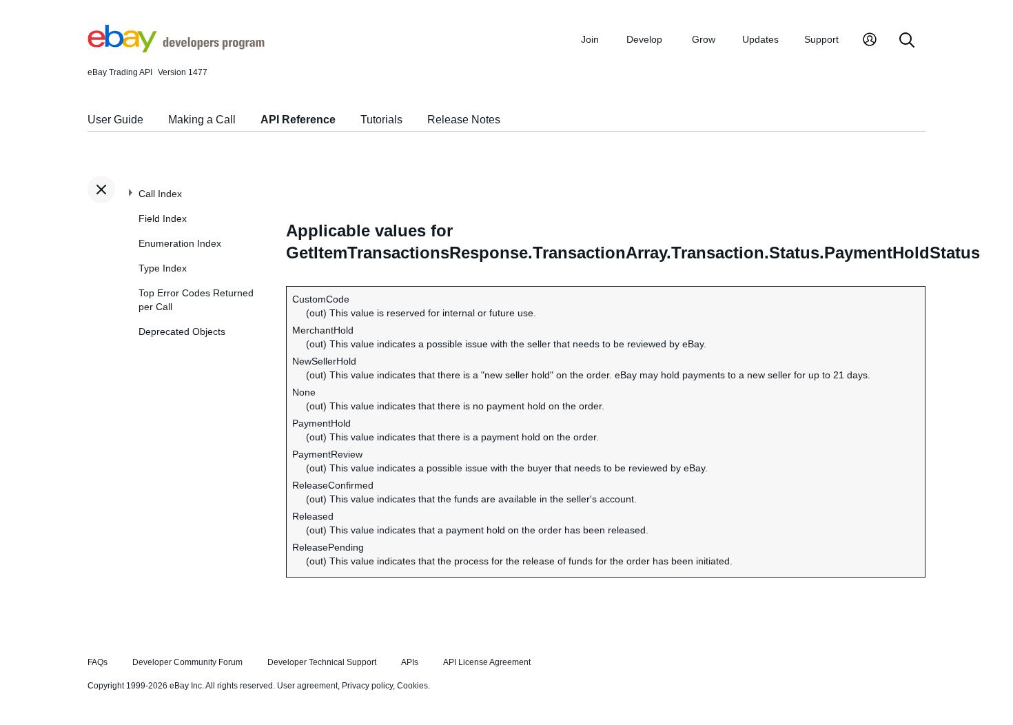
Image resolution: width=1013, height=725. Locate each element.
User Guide (115, 119)
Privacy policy (367, 686)
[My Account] (870, 41)
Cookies (412, 686)
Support (821, 39)
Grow (703, 39)
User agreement (307, 686)
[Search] (907, 41)
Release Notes (463, 119)
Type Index (163, 268)
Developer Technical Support (321, 662)
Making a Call (202, 119)
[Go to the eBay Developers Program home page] (176, 48)
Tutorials (381, 119)
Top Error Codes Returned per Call (196, 299)
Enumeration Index (180, 243)
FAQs (98, 662)
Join (590, 39)
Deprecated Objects (182, 331)
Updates (760, 39)
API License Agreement (487, 662)
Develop (644, 39)
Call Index (160, 193)
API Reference (298, 119)
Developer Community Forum (187, 662)
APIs (409, 662)
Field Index (163, 218)
